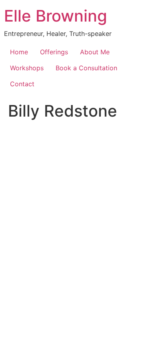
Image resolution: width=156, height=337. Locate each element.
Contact (22, 84)
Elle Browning (55, 16)
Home (19, 52)
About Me (95, 52)
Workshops (27, 68)
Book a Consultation (86, 68)
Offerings (54, 52)
